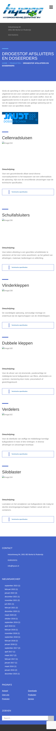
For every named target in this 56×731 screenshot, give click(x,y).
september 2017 (11, 648)
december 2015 (11, 674)
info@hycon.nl (13, 566)
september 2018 (11, 637)
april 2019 (9, 626)
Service (31, 699)
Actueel (5, 691)
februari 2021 (10, 608)
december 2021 (11, 597)
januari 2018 (10, 644)
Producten (15, 63)
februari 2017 (10, 659)
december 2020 (11, 611)
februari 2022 (10, 589)
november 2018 (11, 633)
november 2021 (11, 600)
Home (4, 63)
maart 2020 (9, 615)
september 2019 (11, 622)
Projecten (6, 699)
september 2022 (11, 586)
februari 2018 (10, 641)
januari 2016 (10, 670)
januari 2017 (10, 663)
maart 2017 (9, 655)
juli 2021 (8, 604)
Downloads (32, 691)
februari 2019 (10, 630)
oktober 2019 (10, 619)
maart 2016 (9, 666)
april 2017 (9, 652)
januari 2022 (10, 593)
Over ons (5, 695)
